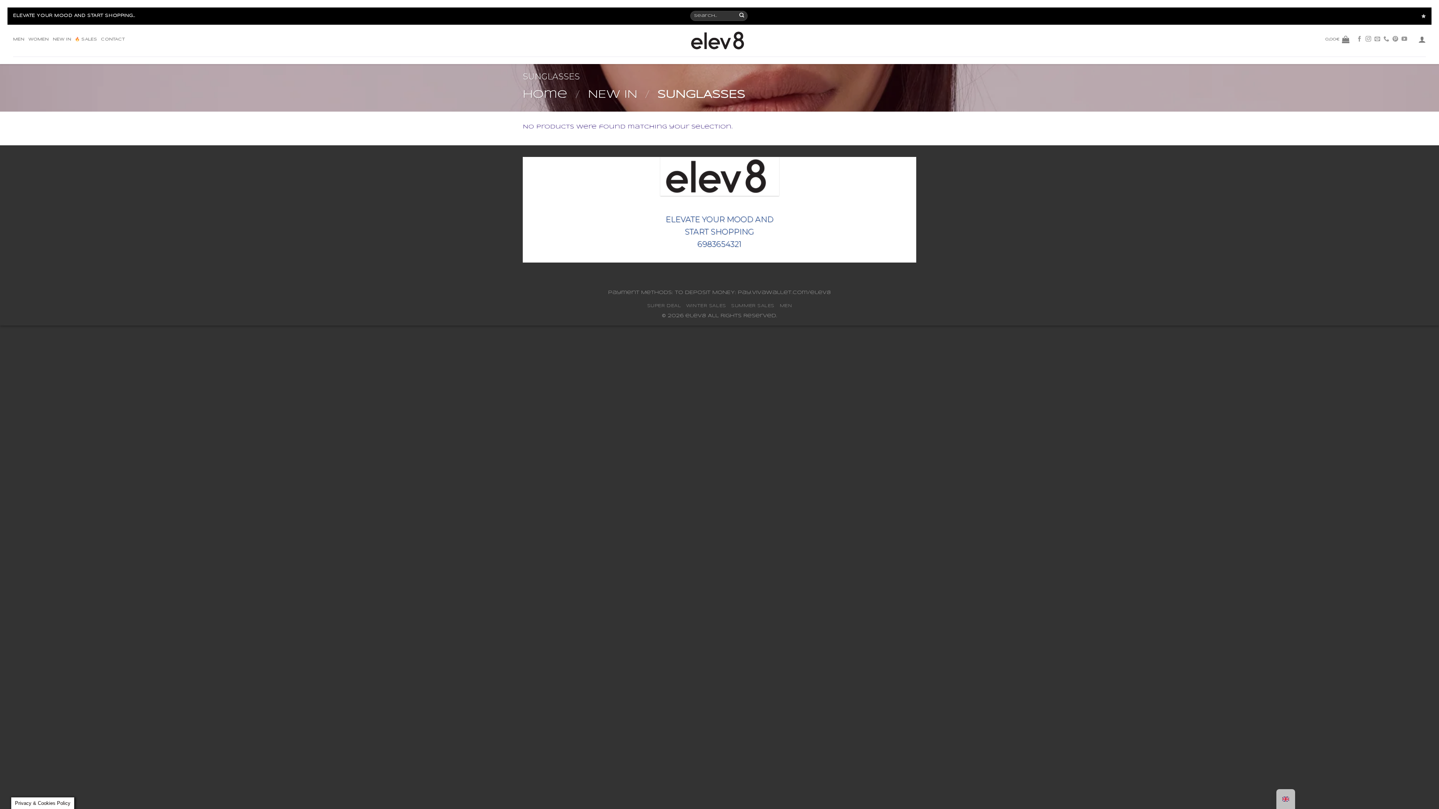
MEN (19, 39)
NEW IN (62, 39)
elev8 (695, 315)
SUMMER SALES (753, 306)
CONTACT (112, 39)
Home (545, 95)
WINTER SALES (706, 306)
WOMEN (38, 39)
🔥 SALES (86, 39)
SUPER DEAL (664, 306)
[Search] (742, 16)
